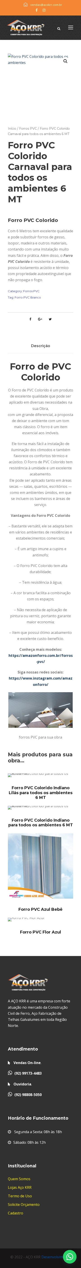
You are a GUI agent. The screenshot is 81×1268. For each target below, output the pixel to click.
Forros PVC (28, 129)
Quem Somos (19, 1178)
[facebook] (37, 10)
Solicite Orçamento (24, 1204)
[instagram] (44, 10)
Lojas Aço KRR (20, 1187)
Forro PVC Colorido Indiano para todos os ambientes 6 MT (40, 823)
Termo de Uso (20, 1195)
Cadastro (15, 1213)
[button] (69, 1256)
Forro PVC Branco (28, 297)
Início (12, 129)
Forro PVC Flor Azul (40, 932)
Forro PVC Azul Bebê (40, 909)
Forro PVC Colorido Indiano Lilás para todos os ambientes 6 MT (40, 792)
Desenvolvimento (56, 1256)
